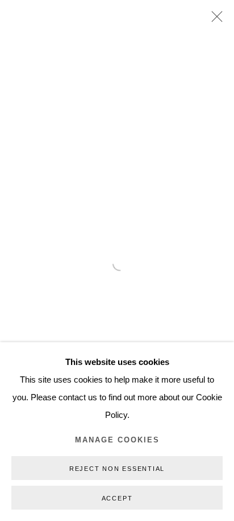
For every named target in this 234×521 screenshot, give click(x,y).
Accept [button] (117, 498)
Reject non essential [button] (117, 468)
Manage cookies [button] (117, 440)
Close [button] (214, 19)
